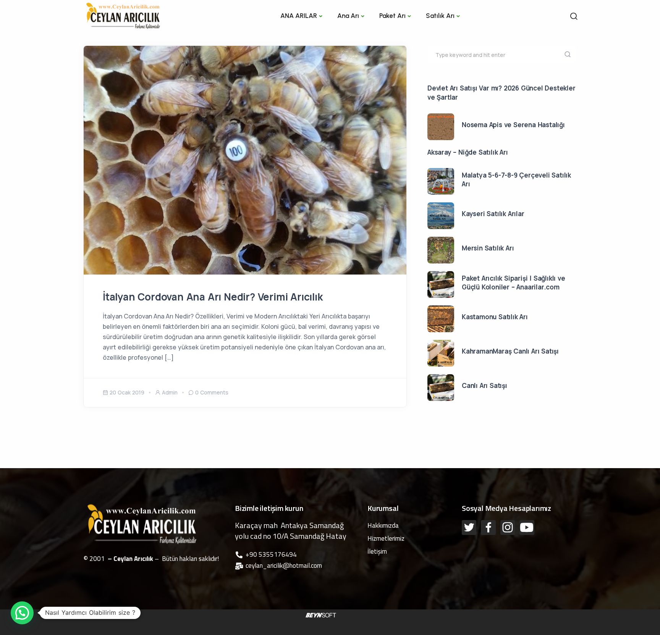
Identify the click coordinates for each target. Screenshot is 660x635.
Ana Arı (348, 15)
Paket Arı (392, 15)
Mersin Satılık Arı (488, 248)
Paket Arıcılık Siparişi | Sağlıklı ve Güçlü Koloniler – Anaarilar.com (513, 283)
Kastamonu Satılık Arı (495, 316)
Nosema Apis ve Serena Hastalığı (513, 124)
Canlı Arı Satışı (484, 385)
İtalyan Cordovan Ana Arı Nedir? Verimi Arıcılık (213, 297)
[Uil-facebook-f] (488, 527)
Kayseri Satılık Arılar (493, 213)
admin (170, 392)
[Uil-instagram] (507, 527)
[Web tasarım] (321, 614)
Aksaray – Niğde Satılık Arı (467, 152)
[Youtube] (526, 527)
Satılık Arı (440, 15)
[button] (22, 612)
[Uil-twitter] (469, 527)
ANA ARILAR (298, 15)
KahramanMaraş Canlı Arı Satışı (510, 351)
